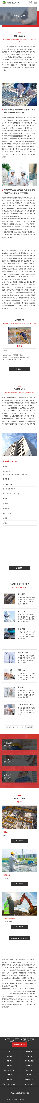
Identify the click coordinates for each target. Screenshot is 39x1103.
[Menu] (35, 2)
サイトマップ (29, 1084)
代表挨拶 (29, 727)
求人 (22, 727)
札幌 (8, 727)
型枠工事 (15, 727)
